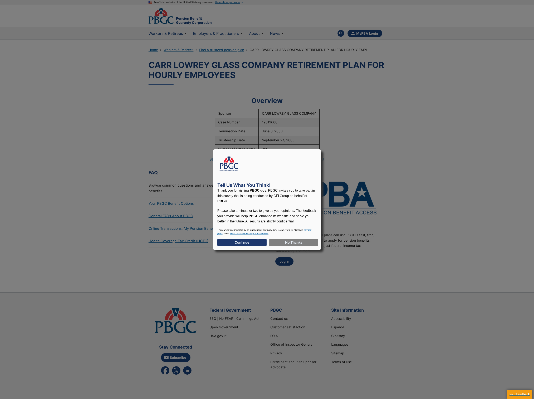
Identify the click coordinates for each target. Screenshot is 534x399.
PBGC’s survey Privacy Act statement (249, 233)
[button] (519, 394)
